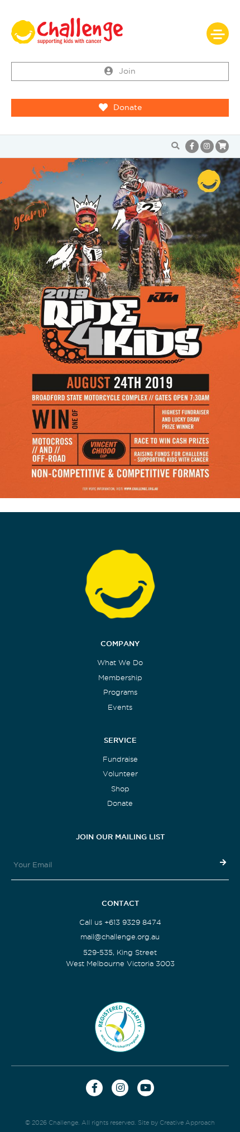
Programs (120, 692)
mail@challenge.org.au (120, 936)
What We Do (120, 662)
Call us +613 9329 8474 (120, 922)
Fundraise (120, 759)
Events (120, 707)
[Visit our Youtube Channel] (145, 1088)
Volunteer (120, 773)
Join (127, 71)
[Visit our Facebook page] (192, 146)
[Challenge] (120, 31)
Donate (127, 107)
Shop (120, 788)
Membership (120, 677)
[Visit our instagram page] (207, 146)
